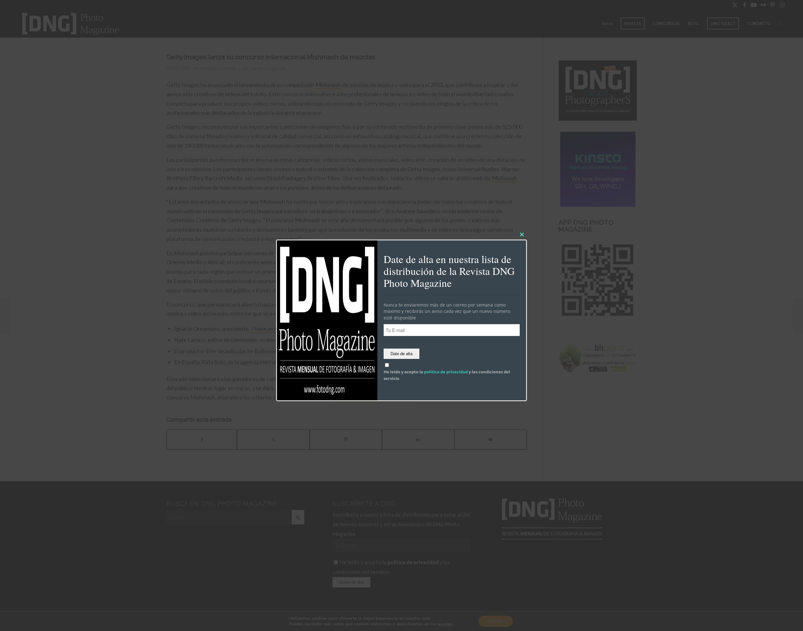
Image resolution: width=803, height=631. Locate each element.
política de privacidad (446, 372)
